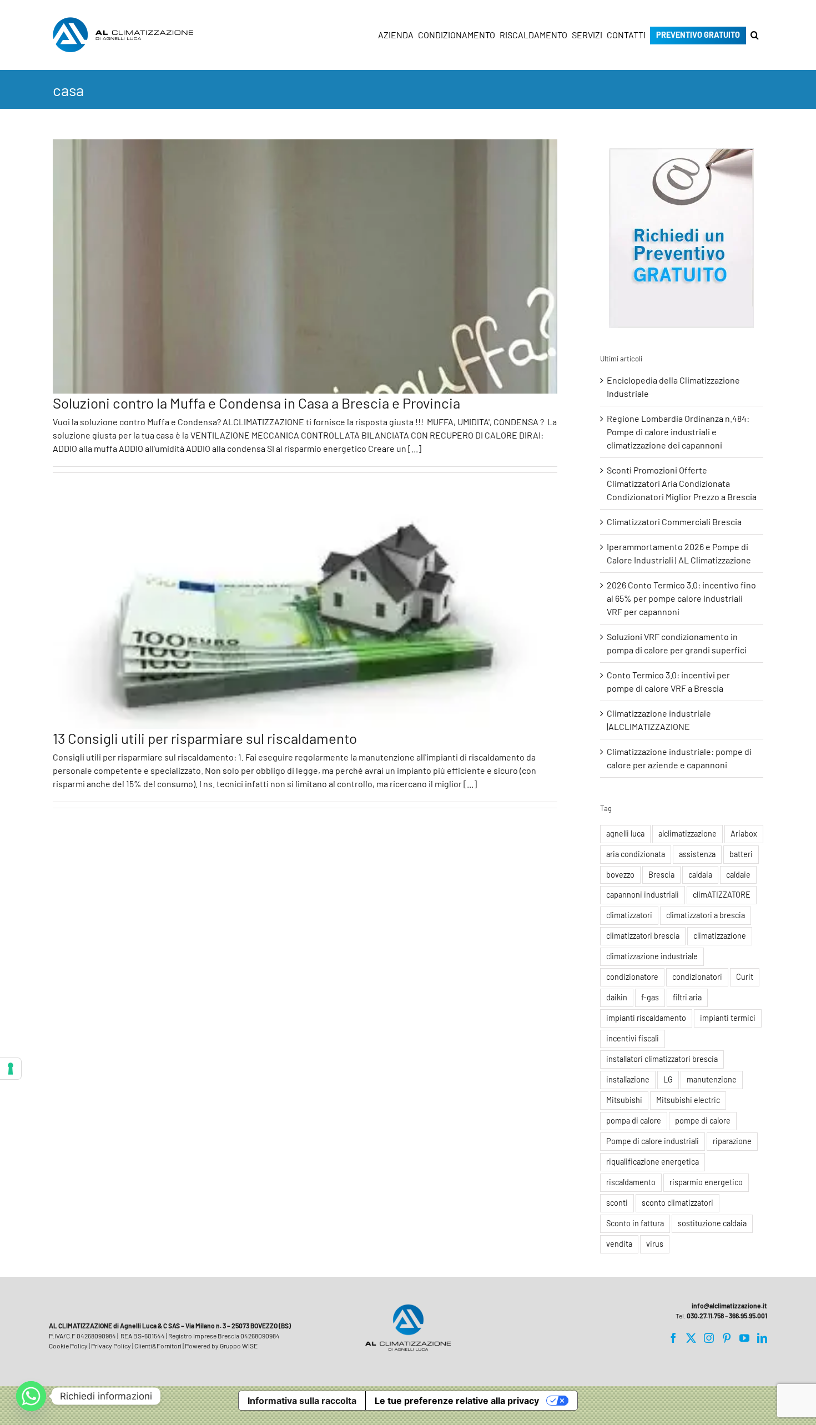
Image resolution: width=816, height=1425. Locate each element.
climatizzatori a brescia (705, 915)
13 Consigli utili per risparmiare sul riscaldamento (205, 738)
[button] (754, 35)
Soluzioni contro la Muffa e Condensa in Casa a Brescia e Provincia (256, 402)
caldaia (700, 874)
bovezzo (620, 874)
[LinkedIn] (762, 1338)
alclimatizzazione (687, 833)
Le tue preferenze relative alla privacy (457, 1400)
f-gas (650, 997)
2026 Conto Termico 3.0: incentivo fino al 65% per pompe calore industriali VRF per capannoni (681, 598)
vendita (619, 1243)
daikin (616, 997)
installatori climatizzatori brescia (662, 1059)
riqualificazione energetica (652, 1161)
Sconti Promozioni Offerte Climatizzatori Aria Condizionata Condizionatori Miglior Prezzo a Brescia (682, 483)
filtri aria (687, 997)
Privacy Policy (111, 1346)
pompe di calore (703, 1120)
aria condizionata (635, 854)
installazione (627, 1079)
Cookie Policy (68, 1346)
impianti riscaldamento (646, 1018)
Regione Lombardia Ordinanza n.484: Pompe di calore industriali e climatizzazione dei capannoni (678, 431)
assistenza (697, 854)
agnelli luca (625, 833)
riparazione (732, 1141)
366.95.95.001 (748, 1316)
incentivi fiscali (632, 1038)
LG (668, 1079)
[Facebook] (673, 1338)
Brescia (661, 874)
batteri (741, 854)
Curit (744, 976)
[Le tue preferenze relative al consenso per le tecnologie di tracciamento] (10, 1068)
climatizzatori (629, 915)
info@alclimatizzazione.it (729, 1306)
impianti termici (727, 1018)
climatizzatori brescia (642, 935)
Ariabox (744, 833)
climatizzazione (719, 935)
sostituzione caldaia (712, 1223)
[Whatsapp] (31, 1396)
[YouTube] (744, 1338)
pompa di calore (633, 1120)
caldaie (738, 874)
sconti (617, 1202)
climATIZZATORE (721, 894)
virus (654, 1243)
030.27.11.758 (705, 1316)
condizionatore (632, 976)
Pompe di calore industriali (652, 1141)
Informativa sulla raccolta (302, 1400)
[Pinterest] (727, 1338)
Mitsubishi (624, 1100)
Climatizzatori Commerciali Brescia (674, 521)
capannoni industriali (642, 894)
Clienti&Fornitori (158, 1346)
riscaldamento (631, 1182)
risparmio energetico (706, 1182)
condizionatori (697, 976)
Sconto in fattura (635, 1223)
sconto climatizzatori (677, 1202)
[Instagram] (709, 1338)
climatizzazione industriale (652, 956)
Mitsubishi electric (688, 1100)
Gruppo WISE (239, 1346)
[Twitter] (691, 1338)
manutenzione (712, 1079)
